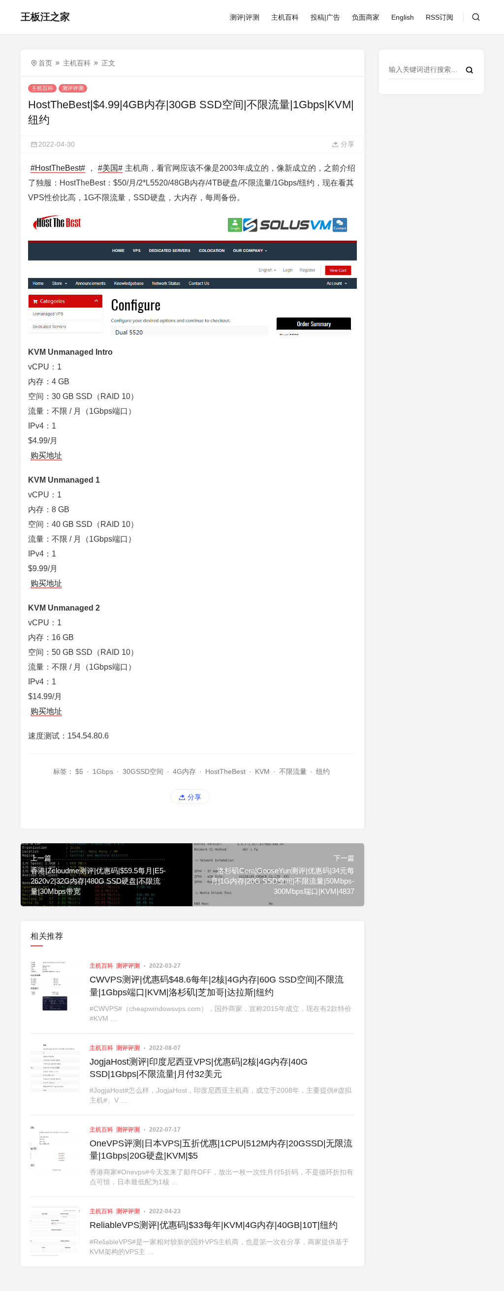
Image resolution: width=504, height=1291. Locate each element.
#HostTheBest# (58, 168)
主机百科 (285, 17)
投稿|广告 (325, 17)
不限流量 (293, 771)
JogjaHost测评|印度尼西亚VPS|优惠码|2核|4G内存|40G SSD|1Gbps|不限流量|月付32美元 (199, 1068)
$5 (79, 771)
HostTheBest (225, 771)
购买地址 (46, 455)
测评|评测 (244, 17)
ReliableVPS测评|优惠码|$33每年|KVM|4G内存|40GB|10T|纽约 (214, 1225)
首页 (45, 63)
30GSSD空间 (143, 771)
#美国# (110, 168)
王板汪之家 (45, 16)
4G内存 (184, 771)
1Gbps (103, 771)
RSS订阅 (439, 17)
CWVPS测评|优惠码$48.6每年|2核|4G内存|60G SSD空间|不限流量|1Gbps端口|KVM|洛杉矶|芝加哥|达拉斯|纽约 (217, 986)
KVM (262, 771)
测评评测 (73, 88)
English (402, 17)
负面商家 (365, 17)
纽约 (323, 771)
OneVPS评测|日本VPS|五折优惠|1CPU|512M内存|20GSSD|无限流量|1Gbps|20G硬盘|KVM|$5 (221, 1149)
